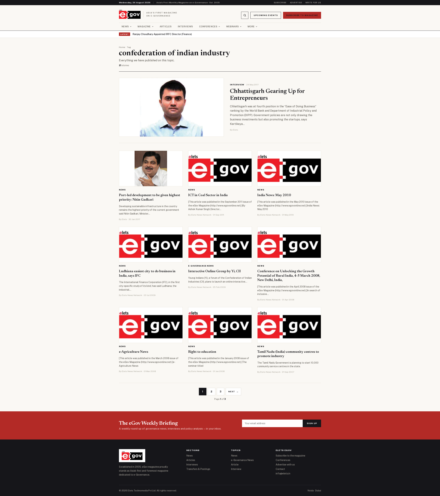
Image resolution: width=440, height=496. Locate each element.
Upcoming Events (266, 15)
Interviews (185, 26)
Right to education (202, 352)
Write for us (313, 3)
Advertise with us (285, 464)
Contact (280, 469)
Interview (237, 84)
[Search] (244, 15)
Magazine (144, 26)
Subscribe (280, 3)
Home (122, 47)
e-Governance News (201, 266)
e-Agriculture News (133, 352)
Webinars (232, 26)
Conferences (208, 26)
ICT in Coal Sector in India (208, 195)
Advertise (296, 3)
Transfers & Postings (198, 469)
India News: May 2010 (274, 195)
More (251, 26)
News (125, 26)
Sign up (312, 423)
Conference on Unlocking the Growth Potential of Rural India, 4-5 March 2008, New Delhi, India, (288, 276)
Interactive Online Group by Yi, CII (214, 271)
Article (235, 464)
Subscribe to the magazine (290, 455)
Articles (166, 26)
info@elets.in (283, 473)
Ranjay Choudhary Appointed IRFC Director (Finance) (162, 34)
